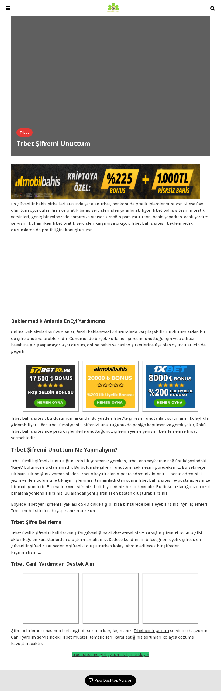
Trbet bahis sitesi (148, 223)
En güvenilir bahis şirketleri (38, 203)
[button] (8, 8)
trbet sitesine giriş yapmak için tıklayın (110, 654)
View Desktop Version (113, 680)
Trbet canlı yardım (151, 630)
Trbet (24, 132)
